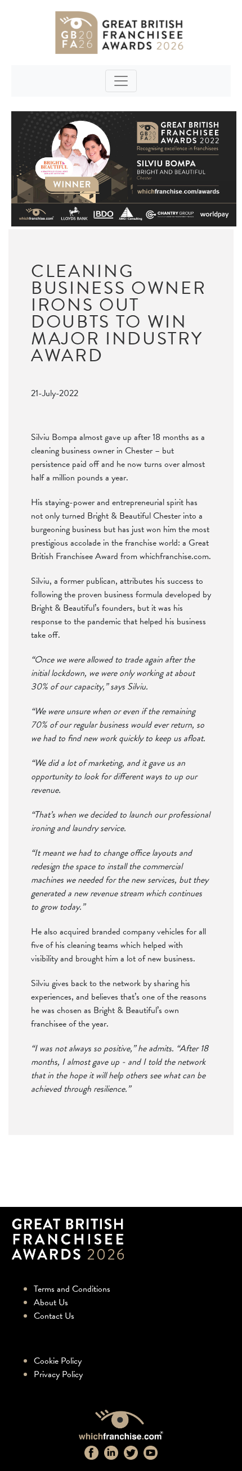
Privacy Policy (58, 1374)
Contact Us (54, 1316)
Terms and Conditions (72, 1289)
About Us (51, 1302)
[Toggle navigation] (121, 81)
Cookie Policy (58, 1361)
